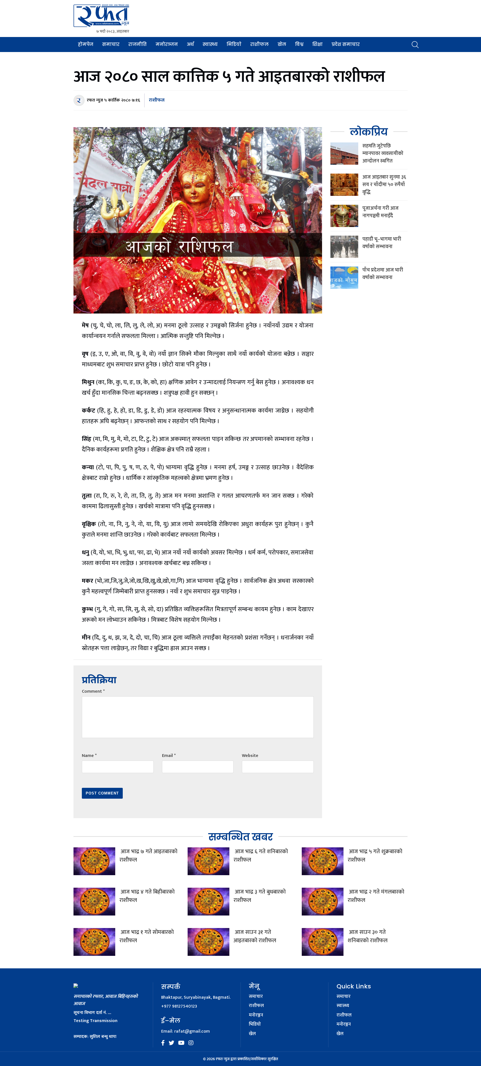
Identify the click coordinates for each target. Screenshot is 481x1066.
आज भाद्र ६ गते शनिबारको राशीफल (261, 856)
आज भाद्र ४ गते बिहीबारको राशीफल (147, 896)
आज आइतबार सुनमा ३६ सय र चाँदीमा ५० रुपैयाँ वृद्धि (384, 184)
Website (250, 755)
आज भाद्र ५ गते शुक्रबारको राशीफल (375, 856)
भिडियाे (234, 44)
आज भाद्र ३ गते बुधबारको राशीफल (260, 896)
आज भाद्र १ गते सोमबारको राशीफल (146, 936)
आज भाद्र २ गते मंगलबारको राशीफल (376, 896)
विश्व (299, 44)
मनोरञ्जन (167, 44)
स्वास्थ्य (210, 44)
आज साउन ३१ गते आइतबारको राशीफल (255, 936)
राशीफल (259, 44)
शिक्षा (317, 44)
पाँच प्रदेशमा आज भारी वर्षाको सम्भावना (382, 274)
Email (169, 755)
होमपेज (85, 44)
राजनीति (137, 44)
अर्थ (190, 44)
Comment (93, 691)
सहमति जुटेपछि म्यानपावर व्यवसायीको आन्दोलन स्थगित (382, 153)
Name (89, 755)
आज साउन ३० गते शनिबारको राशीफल (367, 936)
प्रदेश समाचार (346, 44)
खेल (282, 44)
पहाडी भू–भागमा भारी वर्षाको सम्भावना (381, 243)
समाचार (110, 44)
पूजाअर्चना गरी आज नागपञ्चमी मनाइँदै (380, 212)
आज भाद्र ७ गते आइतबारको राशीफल (148, 856)
